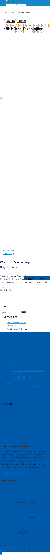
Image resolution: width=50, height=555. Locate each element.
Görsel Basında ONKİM (16, 323)
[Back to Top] (1, 553)
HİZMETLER (12, 368)
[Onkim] (24, 21)
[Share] (6, 295)
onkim (5, 287)
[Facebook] (8, 422)
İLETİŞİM (10, 383)
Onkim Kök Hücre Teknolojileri (14, 547)
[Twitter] (8, 425)
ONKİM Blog (8, 254)
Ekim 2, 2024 (8, 251)
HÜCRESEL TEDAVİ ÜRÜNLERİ (25, 377)
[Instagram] (8, 412)
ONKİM (10, 361)
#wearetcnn (5, 550)
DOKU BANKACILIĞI (20, 380)
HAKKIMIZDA (13, 364)
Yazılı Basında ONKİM (16, 329)
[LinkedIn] (8, 416)
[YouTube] (8, 419)
